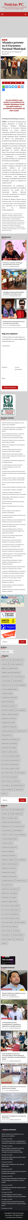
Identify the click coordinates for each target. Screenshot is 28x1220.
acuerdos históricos (18, 213)
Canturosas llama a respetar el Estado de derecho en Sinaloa (12, 586)
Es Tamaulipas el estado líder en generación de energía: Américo (13, 461)
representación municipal (8, 227)
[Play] (5, 83)
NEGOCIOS (9, 1049)
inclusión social (7, 735)
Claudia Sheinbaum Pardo (9, 689)
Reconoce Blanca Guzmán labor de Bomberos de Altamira (11, 511)
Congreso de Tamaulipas (9, 697)
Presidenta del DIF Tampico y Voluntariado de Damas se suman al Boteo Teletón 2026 (13, 479)
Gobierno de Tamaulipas (9, 727)
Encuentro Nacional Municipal (9, 222)
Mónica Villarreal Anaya (9, 752)
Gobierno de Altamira (8, 722)
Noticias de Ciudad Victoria (10, 768)
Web (3, 378)
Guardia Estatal (21, 731)
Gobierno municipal (8, 731)
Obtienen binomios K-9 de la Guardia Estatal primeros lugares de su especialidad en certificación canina (14, 555)
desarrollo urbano (8, 710)
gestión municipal (6, 223)
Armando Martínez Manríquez (17, 217)
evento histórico (21, 222)
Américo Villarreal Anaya (9, 668)
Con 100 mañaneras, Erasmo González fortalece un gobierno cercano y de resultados (12, 466)
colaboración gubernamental (9, 220)
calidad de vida (19, 676)
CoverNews (9, 1217)
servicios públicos (7, 789)
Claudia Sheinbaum (15, 218)
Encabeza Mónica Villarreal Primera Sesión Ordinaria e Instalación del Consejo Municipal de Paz (14, 473)
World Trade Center (7, 230)
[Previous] (10, 83)
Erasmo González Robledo (10, 714)
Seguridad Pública (18, 785)
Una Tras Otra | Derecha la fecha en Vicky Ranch (13, 483)
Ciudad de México (6, 218)
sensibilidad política (19, 227)
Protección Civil (7, 781)
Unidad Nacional (12, 228)
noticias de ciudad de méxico (11, 760)
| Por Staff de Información (14, 325)
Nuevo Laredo (20, 772)
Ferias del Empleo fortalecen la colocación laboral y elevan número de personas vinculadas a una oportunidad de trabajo (13, 435)
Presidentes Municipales (14, 225)
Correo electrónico (18, 369)
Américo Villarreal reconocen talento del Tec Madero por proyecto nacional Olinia (14, 520)
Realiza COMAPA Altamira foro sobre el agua (13, 507)
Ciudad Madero (17, 681)
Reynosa (17, 781)
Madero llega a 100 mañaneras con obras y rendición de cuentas (13, 498)
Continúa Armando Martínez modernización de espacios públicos (13, 516)
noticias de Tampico (8, 772)
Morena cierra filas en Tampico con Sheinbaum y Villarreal (11, 581)
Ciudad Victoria (7, 685)
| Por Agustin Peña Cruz (14, 266)
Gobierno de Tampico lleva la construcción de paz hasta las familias (13, 441)
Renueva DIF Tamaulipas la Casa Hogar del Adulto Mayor (13, 445)
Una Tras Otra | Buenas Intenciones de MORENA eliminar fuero (12, 536)
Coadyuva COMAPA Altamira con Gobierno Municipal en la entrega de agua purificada (14, 572)
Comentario (6, 346)
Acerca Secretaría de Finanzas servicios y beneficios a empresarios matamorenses (13, 550)
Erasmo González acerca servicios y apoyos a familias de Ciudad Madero (14, 525)
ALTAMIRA (5, 258)
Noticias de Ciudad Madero (10, 764)
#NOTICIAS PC (9, 213)
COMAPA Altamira (7, 693)
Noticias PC (14, 4)
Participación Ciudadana (9, 777)
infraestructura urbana (9, 743)
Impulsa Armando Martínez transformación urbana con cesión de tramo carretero (13, 567)
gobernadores (14, 223)
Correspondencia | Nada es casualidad (12, 489)
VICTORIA (9, 1018)
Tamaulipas (4, 228)
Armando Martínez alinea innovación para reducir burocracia (13, 502)
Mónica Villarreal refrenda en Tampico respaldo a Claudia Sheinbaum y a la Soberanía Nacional (12, 562)
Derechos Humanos (7, 701)
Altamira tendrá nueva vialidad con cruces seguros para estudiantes (13, 423)
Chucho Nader (6, 681)
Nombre (5, 367)
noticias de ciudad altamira (10, 756)
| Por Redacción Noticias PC (15, 295)
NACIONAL (4, 39)
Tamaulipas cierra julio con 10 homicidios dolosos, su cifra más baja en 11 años (13, 576)
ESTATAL (10, 258)
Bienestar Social (7, 676)
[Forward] (16, 83)
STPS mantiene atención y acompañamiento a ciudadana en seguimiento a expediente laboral (14, 429)
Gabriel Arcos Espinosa (9, 718)
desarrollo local (19, 220)
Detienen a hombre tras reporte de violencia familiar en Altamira (13, 590)
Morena (13, 747)
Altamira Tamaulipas (16, 664)
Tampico (4, 793)
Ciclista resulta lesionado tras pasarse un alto (14, 487)
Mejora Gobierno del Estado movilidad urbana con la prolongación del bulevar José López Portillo (13, 455)
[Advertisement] (14, 26)
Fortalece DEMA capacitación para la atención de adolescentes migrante (12, 450)
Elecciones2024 (20, 710)
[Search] (25, 14)
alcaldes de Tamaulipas (7, 215)
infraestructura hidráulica (10, 739)
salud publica (6, 785)
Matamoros (5, 747)
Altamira (15, 215)
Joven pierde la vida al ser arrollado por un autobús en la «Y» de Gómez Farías (13, 545)
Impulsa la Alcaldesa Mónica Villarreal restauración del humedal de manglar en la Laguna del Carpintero (13, 530)
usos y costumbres (20, 228)
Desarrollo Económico (9, 706)
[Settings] (21, 83)
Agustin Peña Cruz (17, 660)
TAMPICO (15, 1049)
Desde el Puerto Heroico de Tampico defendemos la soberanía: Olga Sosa (12, 541)
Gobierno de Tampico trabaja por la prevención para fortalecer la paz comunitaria (14, 493)
